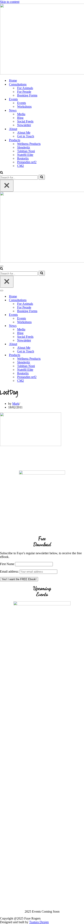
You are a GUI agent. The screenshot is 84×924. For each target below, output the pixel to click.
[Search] (1, 173)
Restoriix (23, 158)
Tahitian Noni (26, 151)
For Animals (25, 88)
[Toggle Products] (71, 355)
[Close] (6, 186)
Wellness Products (29, 143)
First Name (7, 564)
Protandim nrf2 (26, 162)
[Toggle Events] (71, 315)
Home (13, 80)
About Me (23, 132)
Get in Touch (25, 136)
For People (24, 91)
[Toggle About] (71, 344)
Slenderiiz (23, 147)
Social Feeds (25, 121)
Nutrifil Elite (25, 154)
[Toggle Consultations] (71, 300)
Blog (20, 117)
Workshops (24, 106)
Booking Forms (27, 95)
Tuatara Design (39, 922)
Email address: (10, 571)
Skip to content (9, 1)
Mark (15, 403)
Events (21, 103)
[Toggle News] (71, 326)
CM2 (20, 165)
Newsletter (24, 125)
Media (21, 114)
